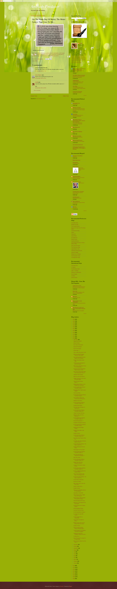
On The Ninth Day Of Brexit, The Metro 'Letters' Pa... (79, 411)
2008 (74, 578)
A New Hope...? (77, 350)
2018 (74, 334)
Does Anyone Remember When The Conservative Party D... (80, 372)
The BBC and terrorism (77, 92)
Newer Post (34, 96)
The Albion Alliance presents (79, 75)
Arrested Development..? (78, 420)
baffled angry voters (54, 55)
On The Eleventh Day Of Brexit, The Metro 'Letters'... (80, 395)
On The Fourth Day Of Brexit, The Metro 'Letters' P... (79, 452)
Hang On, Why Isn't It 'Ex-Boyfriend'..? (79, 415)
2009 (74, 576)
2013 (74, 569)
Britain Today (75, 166)
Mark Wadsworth (76, 127)
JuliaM (36, 82)
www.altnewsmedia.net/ (78, 144)
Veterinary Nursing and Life (76, 250)
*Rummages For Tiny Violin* (79, 449)
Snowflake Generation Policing (80, 422)
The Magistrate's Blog (75, 257)
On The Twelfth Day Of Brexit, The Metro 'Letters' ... (79, 388)
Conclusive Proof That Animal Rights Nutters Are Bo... (79, 369)
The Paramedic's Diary (75, 255)
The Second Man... (77, 392)
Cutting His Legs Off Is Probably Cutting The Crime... (80, 534)
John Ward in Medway (77, 131)
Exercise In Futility (77, 481)
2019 (74, 332)
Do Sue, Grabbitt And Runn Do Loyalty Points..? (80, 471)
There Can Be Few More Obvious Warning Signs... (79, 528)
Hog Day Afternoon (75, 241)
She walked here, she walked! (78, 310)
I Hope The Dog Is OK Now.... (79, 413)
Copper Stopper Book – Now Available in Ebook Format (78, 82)
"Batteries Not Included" (78, 374)
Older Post (66, 96)
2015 (74, 565)
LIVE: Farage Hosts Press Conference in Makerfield (77, 123)
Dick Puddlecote (76, 201)
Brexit (36, 60)
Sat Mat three (75, 104)
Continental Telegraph (77, 91)
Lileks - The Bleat (74, 270)
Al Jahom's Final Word (77, 155)
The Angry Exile (74, 265)
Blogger (70, 586)
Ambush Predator (45, 6)
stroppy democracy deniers (42, 55)
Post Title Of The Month (78, 344)
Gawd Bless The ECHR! (78, 492)
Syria (74, 132)
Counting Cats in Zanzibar (78, 191)
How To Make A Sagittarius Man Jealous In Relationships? (78, 293)
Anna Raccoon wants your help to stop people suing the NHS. (79, 308)
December (76, 339)
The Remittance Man (75, 268)
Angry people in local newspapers (77, 301)
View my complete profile (76, 62)
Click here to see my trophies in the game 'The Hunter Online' (78, 57)
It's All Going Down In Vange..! (79, 512)
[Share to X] (48, 59)
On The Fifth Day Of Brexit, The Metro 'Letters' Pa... (80, 444)
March (75, 559)
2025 (74, 321)
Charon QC (73, 234)
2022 (74, 326)
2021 (74, 328)
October (75, 546)
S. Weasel (73, 267)
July (75, 551)
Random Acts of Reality (76, 254)
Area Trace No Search (75, 245)
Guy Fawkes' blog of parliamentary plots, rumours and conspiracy (79, 120)
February (76, 561)
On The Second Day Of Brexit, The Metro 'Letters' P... (80, 469)
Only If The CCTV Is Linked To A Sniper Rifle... (80, 539)
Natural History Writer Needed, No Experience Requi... (79, 498)
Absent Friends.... (77, 343)
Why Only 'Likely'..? (77, 457)
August (75, 550)
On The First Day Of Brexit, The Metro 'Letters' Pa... (80, 477)
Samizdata (75, 114)
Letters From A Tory (77, 285)
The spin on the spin (76, 297)
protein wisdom (74, 277)
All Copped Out (74, 237)
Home (50, 96)
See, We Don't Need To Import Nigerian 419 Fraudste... (79, 358)
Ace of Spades (74, 274)
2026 (74, 319)
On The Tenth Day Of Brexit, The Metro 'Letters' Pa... (79, 403)
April (75, 557)
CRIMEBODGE (76, 80)
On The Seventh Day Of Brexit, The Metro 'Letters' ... (80, 425)
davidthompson (76, 197)
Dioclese (74, 206)
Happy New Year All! (78, 341)
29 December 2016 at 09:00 (40, 87)
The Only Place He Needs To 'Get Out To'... (79, 408)
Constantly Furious (77, 181)
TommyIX (62, 586)
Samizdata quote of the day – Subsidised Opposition (78, 116)
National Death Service (77, 140)
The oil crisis (75, 207)
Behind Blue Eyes (76, 160)
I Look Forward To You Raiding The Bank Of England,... (80, 531)
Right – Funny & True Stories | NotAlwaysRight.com (79, 69)
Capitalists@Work (76, 176)
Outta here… (75, 156)
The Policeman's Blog (75, 247)
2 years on (75, 128)
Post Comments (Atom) (41, 98)
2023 (74, 324)
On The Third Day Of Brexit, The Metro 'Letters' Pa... (79, 460)
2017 (74, 336)
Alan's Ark (75, 291)
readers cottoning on (41, 54)
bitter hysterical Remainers (40, 53)
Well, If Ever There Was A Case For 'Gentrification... (80, 366)
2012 (74, 571)
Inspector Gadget (74, 252)
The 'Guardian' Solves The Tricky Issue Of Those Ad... (79, 398)
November (76, 544)
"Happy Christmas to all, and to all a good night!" (80, 379)
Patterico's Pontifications (76, 272)
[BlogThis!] (47, 59)
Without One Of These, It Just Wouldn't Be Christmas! (79, 385)
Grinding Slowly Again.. (78, 405)
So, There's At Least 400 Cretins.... (78, 514)
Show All (85, 95)
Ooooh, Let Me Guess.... (78, 486)
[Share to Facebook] (50, 59)
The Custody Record (75, 226)
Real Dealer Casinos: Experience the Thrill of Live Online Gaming (79, 287)
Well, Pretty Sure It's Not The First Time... (79, 484)
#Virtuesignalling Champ (78, 508)
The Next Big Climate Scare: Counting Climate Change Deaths (79, 88)
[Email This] (46, 59)
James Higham (38, 75)
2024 (74, 323)
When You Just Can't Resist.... (80, 376)
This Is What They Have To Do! (80, 352)
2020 (74, 330)
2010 (74, 574)
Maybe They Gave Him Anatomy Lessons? (78, 463)
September (76, 548)
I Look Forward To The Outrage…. (79, 141)
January (75, 563)
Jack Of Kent (74, 235)
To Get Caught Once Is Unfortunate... (78, 517)
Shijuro (72, 232)
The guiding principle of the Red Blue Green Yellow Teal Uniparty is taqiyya (79, 109)
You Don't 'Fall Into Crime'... (79, 510)
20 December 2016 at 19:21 (40, 78)
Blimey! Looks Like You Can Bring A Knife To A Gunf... (79, 523)
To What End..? (77, 536)
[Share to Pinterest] (51, 59)
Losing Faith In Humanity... (79, 479)
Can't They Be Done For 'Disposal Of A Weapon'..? (79, 455)
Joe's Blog (75, 86)
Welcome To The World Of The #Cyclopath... (80, 503)
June (75, 553)
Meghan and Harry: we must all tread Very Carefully (78, 178)
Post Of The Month (77, 348)
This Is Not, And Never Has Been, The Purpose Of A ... (79, 474)
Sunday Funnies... (77, 433)
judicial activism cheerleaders (52, 53)
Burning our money (77, 136)
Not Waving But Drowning (77, 137)
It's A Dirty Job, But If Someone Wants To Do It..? (80, 441)
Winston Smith (74, 239)
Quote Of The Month (78, 346)
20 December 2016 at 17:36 (40, 71)
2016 (74, 338)
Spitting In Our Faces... (78, 400)
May (75, 555)
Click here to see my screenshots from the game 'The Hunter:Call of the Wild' (78, 60)
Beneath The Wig (74, 224)
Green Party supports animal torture (82, 169)
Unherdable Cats (76, 103)
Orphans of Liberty (77, 107)
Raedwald (75, 296)
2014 (74, 567)
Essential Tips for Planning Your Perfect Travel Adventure (78, 77)
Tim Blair (73, 275)
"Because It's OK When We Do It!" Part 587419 (80, 491)
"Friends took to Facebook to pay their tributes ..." (79, 363)
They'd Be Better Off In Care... (80, 500)
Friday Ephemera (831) (77, 198)
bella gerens (75, 162)
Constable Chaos (74, 222)
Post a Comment (37, 90)
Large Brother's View (75, 248)
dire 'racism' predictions (51, 54)
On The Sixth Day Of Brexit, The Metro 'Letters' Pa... (79, 436)
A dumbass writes (76, 163)
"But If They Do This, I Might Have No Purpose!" (79, 495)
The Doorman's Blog (75, 230)
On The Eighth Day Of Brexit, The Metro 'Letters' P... (79, 418)
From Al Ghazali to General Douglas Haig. (78, 193)
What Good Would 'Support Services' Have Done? (79, 355)
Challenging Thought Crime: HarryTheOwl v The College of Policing (79, 148)
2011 (74, 573)
